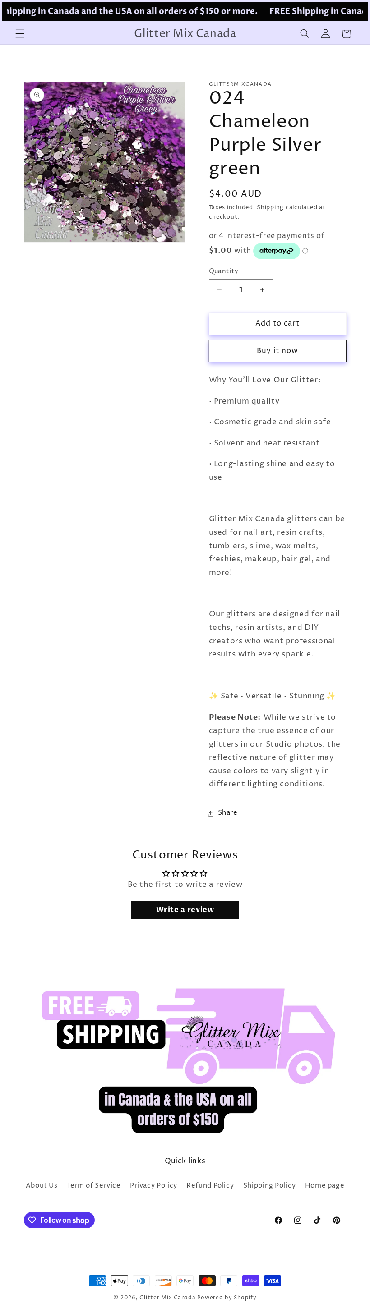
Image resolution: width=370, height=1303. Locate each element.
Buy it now (278, 351)
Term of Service (93, 1185)
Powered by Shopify (226, 1298)
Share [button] (228, 812)
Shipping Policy (269, 1185)
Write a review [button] (185, 910)
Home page (325, 1185)
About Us (42, 1185)
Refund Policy (210, 1185)
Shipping (270, 207)
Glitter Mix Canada (167, 1298)
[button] (19, 33)
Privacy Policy (153, 1185)
